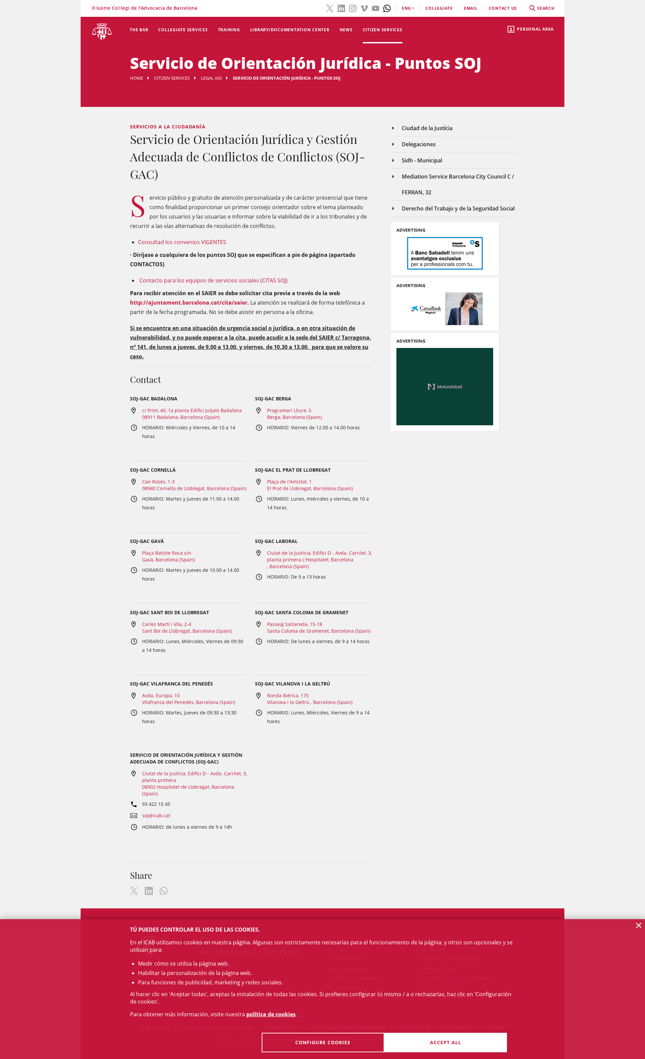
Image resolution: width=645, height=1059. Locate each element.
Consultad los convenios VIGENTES (182, 242)
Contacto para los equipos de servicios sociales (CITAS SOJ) (213, 280)
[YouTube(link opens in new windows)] (375, 7)
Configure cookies (322, 1042)
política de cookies (271, 1014)
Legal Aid (211, 78)
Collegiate (439, 8)
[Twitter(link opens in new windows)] (330, 7)
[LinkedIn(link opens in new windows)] (341, 7)
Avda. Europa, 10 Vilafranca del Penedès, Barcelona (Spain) (188, 698)
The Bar (139, 30)
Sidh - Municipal (422, 160)
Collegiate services (183, 30)
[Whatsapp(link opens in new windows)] (387, 7)
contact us (503, 8)
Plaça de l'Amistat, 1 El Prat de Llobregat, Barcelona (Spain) (310, 485)
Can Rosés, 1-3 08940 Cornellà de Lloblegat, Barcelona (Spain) (194, 485)
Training (229, 30)
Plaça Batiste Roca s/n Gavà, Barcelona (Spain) (168, 556)
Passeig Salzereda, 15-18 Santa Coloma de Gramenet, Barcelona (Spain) (319, 627)
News (346, 30)
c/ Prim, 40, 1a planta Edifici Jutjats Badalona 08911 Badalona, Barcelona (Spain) (192, 413)
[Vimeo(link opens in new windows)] (364, 7)
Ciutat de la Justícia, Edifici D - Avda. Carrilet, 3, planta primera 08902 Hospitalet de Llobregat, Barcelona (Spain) (194, 783)
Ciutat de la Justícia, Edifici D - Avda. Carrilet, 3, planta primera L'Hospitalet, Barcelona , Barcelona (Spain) (319, 560)
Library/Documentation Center (290, 30)
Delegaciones (419, 144)
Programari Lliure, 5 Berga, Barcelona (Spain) (294, 413)
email (471, 8)
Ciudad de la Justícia (427, 128)
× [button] (638, 925)
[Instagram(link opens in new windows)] (352, 7)
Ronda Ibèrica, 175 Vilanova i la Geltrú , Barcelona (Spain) (309, 698)
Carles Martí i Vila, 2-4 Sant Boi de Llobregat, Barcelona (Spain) (187, 627)
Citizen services (382, 30)
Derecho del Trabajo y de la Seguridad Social (458, 208)
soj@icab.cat (156, 815)
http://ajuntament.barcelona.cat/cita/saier (188, 302)
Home (136, 78)
